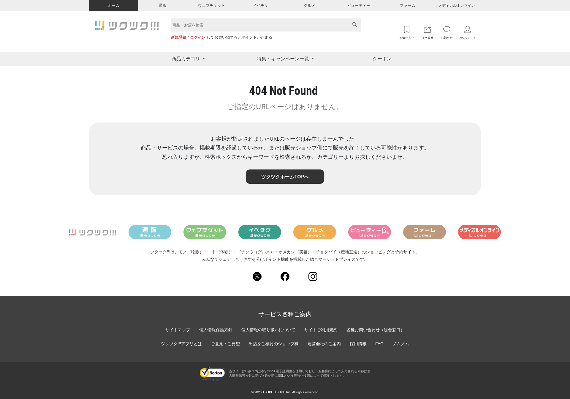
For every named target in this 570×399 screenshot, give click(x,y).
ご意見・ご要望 (225, 343)
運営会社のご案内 (324, 343)
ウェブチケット (211, 5)
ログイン (197, 37)
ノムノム (400, 343)
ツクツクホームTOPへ (285, 176)
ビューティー (358, 5)
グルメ (309, 5)
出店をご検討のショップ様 (274, 343)
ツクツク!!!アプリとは (181, 343)
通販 (163, 5)
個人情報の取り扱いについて (268, 329)
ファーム (407, 5)
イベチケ (260, 5)
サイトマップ (177, 329)
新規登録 (178, 37)
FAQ (379, 343)
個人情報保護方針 (215, 329)
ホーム (113, 5)
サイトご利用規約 (321, 329)
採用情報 (358, 343)
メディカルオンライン (456, 5)
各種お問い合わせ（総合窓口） (375, 329)
